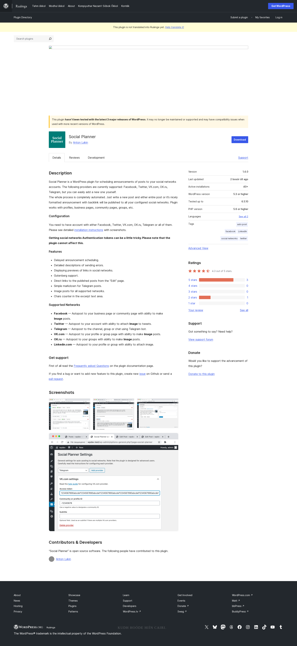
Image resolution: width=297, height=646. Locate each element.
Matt (236, 600)
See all (244, 310)
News (17, 600)
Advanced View (198, 248)
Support (243, 157)
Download (240, 139)
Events (181, 600)
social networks (229, 238)
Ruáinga (51, 627)
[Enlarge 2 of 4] (129, 403)
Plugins (72, 605)
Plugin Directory (23, 17)
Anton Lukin (80, 142)
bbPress (238, 605)
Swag (182, 611)
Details (56, 157)
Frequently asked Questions (91, 366)
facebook (230, 231)
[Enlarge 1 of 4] (85, 403)
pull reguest (56, 379)
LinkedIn (242, 231)
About (17, 595)
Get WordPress (280, 5)
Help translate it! (174, 27)
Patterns (73, 611)
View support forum (200, 339)
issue (142, 373)
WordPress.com (242, 595)
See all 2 (243, 216)
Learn (126, 595)
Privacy (18, 611)
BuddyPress (240, 611)
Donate (183, 605)
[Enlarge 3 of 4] (173, 403)
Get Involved (185, 595)
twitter (243, 238)
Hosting (18, 605)
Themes (73, 600)
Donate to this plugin (201, 374)
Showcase (74, 595)
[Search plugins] (50, 38)
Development (96, 157)
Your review (195, 310)
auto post (242, 224)
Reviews (74, 157)
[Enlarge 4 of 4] (173, 437)
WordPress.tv (132, 611)
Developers (129, 605)
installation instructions (88, 230)
